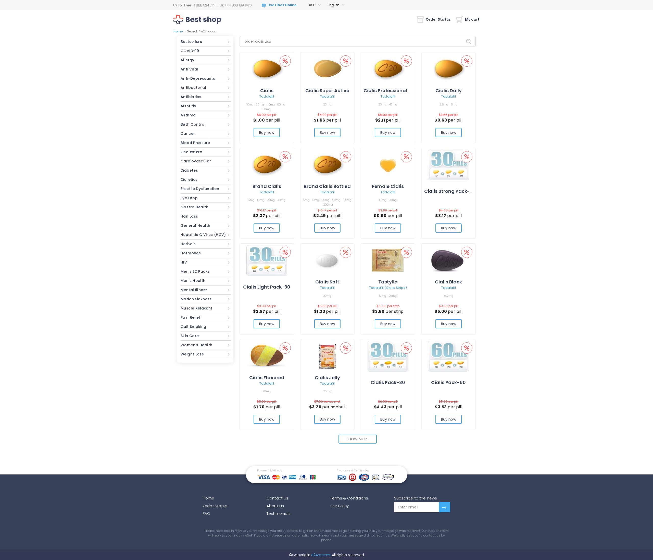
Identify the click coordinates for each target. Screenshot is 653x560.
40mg (271, 104)
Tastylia (388, 282)
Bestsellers (191, 41)
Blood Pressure (195, 142)
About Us (275, 505)
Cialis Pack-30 (388, 382)
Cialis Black (448, 282)
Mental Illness (194, 289)
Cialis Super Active (327, 90)
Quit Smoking (193, 326)
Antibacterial (193, 87)
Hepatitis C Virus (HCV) (203, 234)
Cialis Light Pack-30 (266, 287)
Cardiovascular (196, 161)
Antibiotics (191, 96)
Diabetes (189, 170)
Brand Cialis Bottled (327, 186)
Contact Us (277, 498)
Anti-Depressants (198, 78)
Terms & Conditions (349, 498)
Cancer (188, 133)
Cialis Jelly (327, 377)
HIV (184, 262)
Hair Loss (189, 216)
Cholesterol (192, 151)
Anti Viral (189, 69)
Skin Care (190, 335)
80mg (267, 109)
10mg (250, 104)
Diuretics (189, 179)
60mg (281, 104)
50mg (336, 200)
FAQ (206, 513)
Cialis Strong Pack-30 (450, 191)
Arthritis (188, 106)
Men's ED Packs (195, 271)
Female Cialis (388, 186)
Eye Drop (189, 197)
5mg (454, 104)
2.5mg (443, 104)
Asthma (188, 115)
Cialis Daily (448, 90)
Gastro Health (194, 207)
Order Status (438, 19)
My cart (472, 19)
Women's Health (196, 345)
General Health (195, 225)
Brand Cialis (267, 186)
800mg (448, 296)
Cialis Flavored (266, 377)
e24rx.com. (320, 554)
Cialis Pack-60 (448, 382)
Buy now (266, 132)
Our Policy (339, 505)
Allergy (187, 60)
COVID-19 (190, 50)
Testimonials (279, 513)
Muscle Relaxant (196, 308)
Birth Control (193, 124)
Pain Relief (190, 317)
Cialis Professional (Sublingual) (400, 90)
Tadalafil (266, 96)
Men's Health (193, 280)
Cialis (266, 90)
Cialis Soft (327, 282)
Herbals (188, 243)
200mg (328, 204)
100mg (347, 200)
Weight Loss (192, 354)
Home (178, 31)
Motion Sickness (196, 299)
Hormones (191, 253)
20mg (260, 104)
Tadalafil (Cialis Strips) (388, 287)
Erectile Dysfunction (200, 188)
